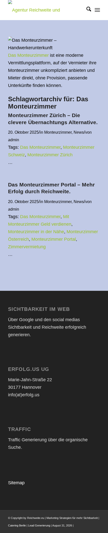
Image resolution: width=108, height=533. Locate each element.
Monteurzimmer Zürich (50, 154)
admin (13, 139)
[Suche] (86, 10)
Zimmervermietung (27, 246)
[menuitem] (86, 10)
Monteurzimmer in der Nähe (36, 231)
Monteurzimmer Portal (53, 239)
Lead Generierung (39, 525)
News (79, 132)
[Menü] (97, 10)
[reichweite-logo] (44, 10)
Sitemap (16, 482)
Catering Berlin (17, 525)
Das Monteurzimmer (28, 55)
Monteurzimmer (58, 132)
